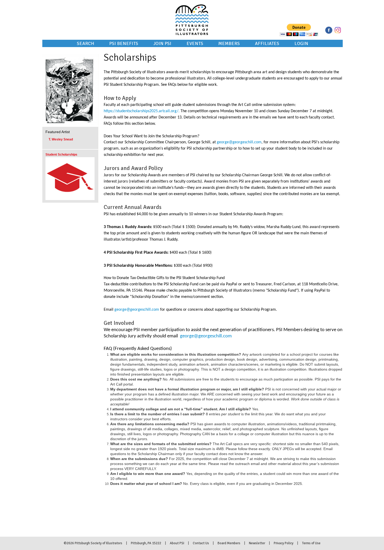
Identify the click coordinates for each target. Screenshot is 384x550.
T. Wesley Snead (61, 139)
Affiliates (267, 43)
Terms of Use (311, 543)
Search (85, 43)
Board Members (229, 543)
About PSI (177, 543)
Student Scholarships (61, 154)
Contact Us (201, 543)
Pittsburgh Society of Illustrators (192, 12)
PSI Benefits (123, 43)
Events (195, 43)
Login (301, 43)
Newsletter (257, 543)
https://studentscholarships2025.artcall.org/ (141, 111)
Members (229, 43)
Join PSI (162, 43)
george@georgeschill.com (239, 142)
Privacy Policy (283, 543)
